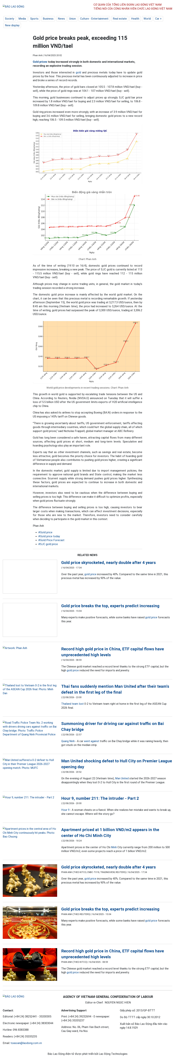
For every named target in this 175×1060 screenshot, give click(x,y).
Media (22, 18)
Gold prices (40, 61)
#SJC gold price (48, 544)
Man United (122, 778)
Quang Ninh (68, 741)
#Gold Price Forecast (51, 540)
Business (48, 18)
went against (91, 741)
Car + (158, 18)
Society (9, 18)
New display (12, 25)
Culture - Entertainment (94, 18)
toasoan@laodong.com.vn (26, 1043)
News (61, 18)
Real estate (120, 18)
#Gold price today (49, 536)
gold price (90, 574)
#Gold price (45, 532)
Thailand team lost (72, 703)
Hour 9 (65, 809)
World (147, 18)
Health (135, 18)
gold (78, 72)
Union (72, 18)
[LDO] (30, 577)
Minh (114, 847)
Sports (34, 18)
